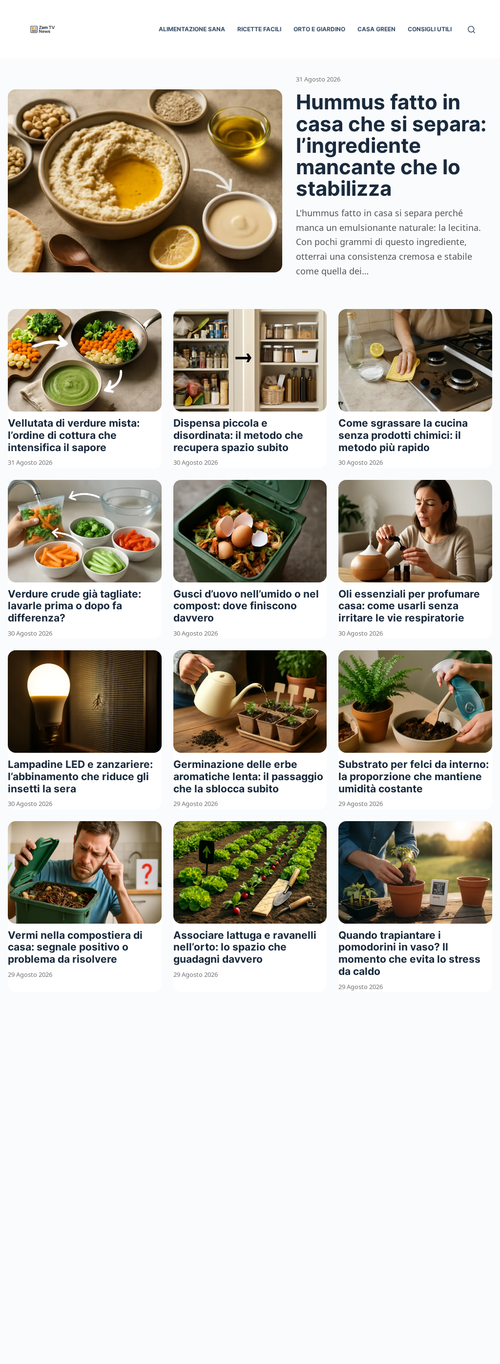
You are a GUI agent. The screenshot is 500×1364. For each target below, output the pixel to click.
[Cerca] (471, 29)
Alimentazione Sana (192, 29)
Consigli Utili (430, 29)
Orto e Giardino (319, 29)
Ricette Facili (259, 29)
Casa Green (376, 29)
